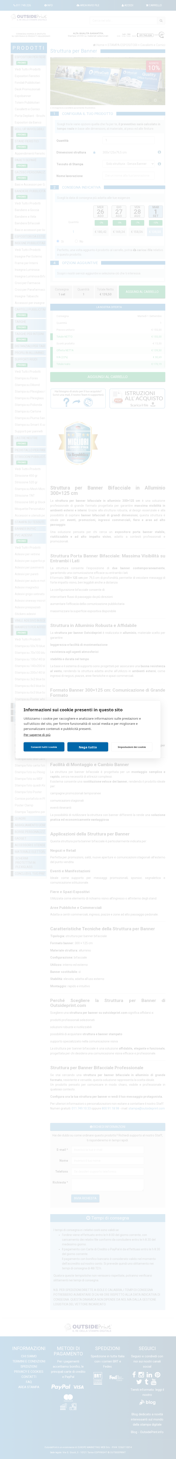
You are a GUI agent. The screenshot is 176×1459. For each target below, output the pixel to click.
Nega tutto (88, 747)
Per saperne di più (37, 734)
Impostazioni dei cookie (132, 746)
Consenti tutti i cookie (44, 746)
